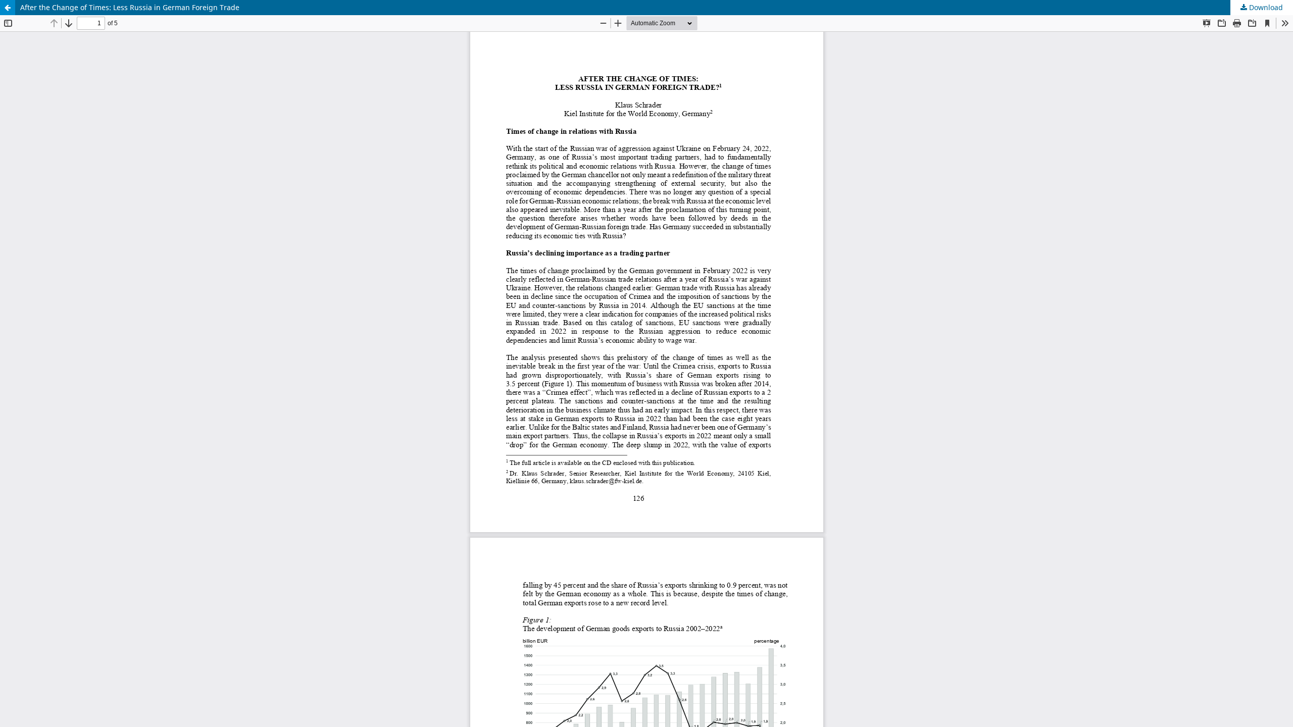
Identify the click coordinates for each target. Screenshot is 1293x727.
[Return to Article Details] (7, 7)
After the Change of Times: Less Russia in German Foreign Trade (129, 7)
